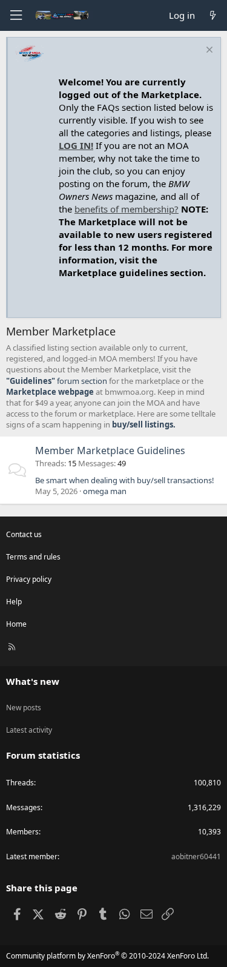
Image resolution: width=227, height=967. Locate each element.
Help (14, 601)
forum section (56, 380)
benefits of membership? (126, 209)
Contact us (24, 534)
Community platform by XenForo (107, 956)
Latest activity (29, 730)
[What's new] (213, 15)
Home (16, 624)
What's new (32, 681)
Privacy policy (28, 579)
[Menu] (15, 15)
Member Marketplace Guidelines (110, 450)
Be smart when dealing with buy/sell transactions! (124, 480)
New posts (23, 707)
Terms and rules (33, 557)
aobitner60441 (196, 856)
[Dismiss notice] (208, 51)
